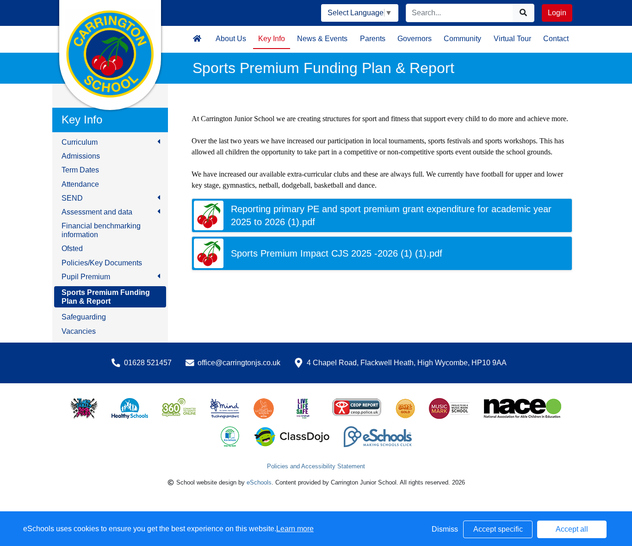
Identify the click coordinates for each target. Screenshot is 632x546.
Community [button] (462, 39)
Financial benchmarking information (101, 230)
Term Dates (80, 170)
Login (557, 13)
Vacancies (79, 331)
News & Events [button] (322, 39)
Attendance (80, 184)
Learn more (295, 529)
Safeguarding (84, 317)
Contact (556, 39)
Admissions (81, 156)
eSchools (259, 482)
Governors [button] (414, 39)
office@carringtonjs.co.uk (239, 363)
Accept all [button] (572, 529)
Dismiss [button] (445, 529)
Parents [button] (372, 39)
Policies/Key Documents (102, 263)
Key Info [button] (271, 39)
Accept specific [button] (498, 529)
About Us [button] (231, 39)
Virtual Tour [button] (512, 39)
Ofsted (72, 248)
